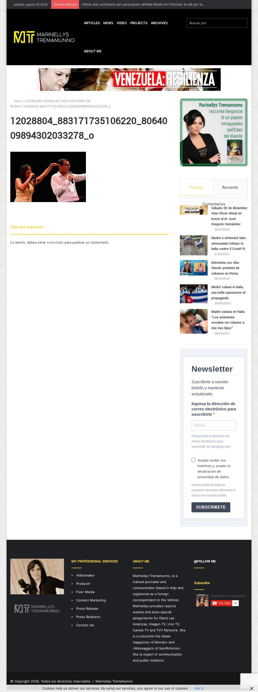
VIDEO (122, 23)
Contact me (85, 625)
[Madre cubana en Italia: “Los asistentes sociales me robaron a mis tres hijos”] (194, 321)
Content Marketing (91, 600)
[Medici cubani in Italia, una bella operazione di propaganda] (194, 293)
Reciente (230, 187)
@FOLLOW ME (205, 561)
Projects (138, 23)
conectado (55, 242)
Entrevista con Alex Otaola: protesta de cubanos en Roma (225, 268)
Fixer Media (85, 592)
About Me (93, 51)
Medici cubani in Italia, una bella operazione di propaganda (228, 292)
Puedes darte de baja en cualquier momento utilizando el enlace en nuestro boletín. (213, 490)
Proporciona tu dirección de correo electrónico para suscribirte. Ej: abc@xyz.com (211, 441)
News (108, 23)
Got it (199, 688)
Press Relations (88, 617)
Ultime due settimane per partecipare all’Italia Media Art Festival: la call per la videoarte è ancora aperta (163, 4)
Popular (196, 187)
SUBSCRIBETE (211, 507)
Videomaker (85, 575)
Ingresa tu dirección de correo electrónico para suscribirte (213, 409)
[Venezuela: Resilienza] (129, 79)
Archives (159, 23)
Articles (92, 23)
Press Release (87, 608)
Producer (83, 584)
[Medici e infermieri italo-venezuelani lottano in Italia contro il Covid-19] (194, 245)
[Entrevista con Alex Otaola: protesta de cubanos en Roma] (194, 268)
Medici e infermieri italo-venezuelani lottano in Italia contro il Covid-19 (228, 243)
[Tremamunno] (46, 37)
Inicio (17, 101)
